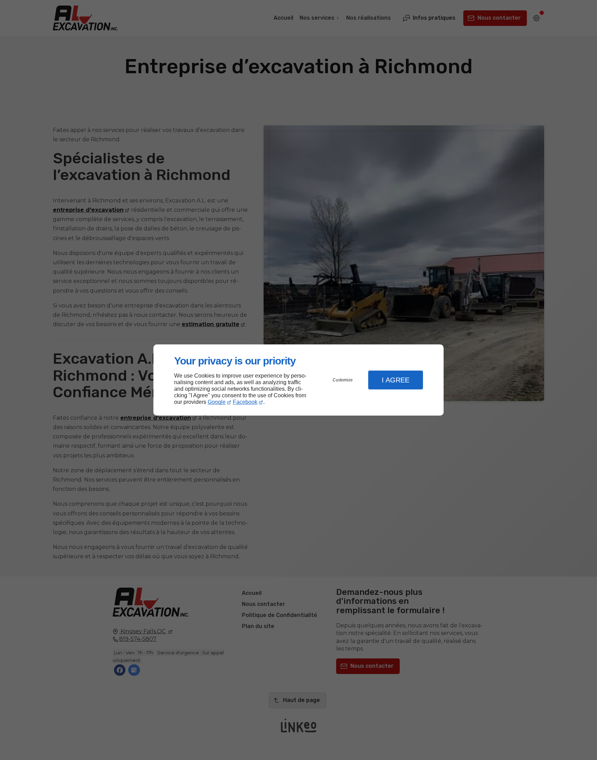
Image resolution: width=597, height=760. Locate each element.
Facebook (245, 402)
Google (217, 402)
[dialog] (298, 380)
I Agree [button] (395, 380)
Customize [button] (343, 380)
